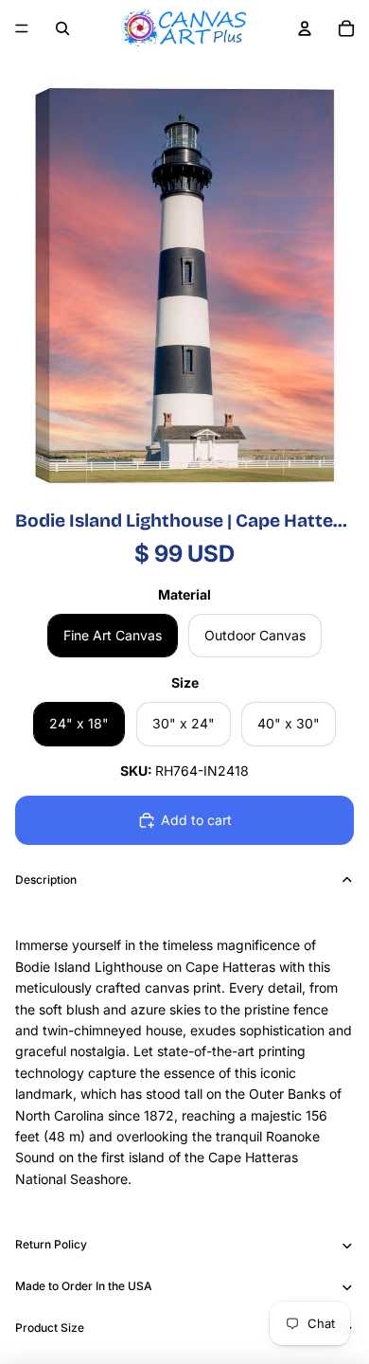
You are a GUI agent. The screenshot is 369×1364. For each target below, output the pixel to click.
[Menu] (22, 28)
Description (46, 879)
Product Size (49, 1327)
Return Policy (51, 1244)
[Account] (304, 28)
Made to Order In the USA (83, 1286)
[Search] (62, 28)
